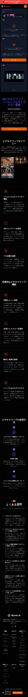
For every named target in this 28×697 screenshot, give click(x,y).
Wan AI (14, 641)
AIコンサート (22, 648)
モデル (3, 12)
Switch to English (17, 692)
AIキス (22, 636)
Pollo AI (14, 646)
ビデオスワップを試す (13, 129)
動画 (3, 19)
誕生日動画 (22, 661)
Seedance (14, 634)
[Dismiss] (24, 693)
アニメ (5, 673)
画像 (3, 38)
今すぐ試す (15, 2)
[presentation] (14, 27)
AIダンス (22, 642)
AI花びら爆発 (22, 654)
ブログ (22, 669)
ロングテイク (6, 653)
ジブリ (5, 680)
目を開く (14, 667)
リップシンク (6, 638)
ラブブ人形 (5, 683)
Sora (14, 643)
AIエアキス (22, 645)
